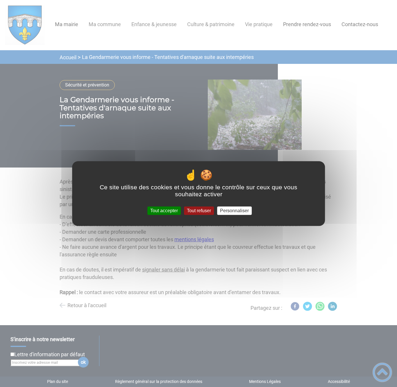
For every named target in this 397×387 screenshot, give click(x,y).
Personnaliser (234, 210)
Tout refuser (199, 210)
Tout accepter (164, 210)
